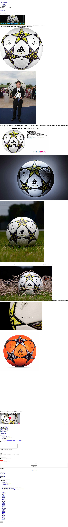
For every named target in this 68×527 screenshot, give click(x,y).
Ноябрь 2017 (3, 492)
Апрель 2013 (3, 517)
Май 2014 (3, 510)
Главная (3, 4)
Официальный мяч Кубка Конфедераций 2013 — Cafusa (14, 487)
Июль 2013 (3, 515)
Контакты (3, 6)
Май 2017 (3, 495)
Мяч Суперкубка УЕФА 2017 (5, 484)
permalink (20, 440)
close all (4, 476)
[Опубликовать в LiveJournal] (4, 429)
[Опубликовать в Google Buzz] (4, 428)
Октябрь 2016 (3, 499)
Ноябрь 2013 (3, 513)
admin (7, 13)
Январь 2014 (3, 512)
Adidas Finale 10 (4, 438)
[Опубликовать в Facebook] (4, 427)
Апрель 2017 (3, 496)
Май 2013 (3, 516)
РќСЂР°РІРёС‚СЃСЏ (3, 433)
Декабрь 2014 (3, 506)
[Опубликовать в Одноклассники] (4, 430)
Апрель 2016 (3, 503)
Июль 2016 (3, 501)
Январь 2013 (3, 519)
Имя (1, 450)
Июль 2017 (3, 494)
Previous (1, 10)
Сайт (1, 453)
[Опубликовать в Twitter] (3, 431)
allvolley (3, 488)
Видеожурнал (4, 5)
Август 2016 (3, 500)
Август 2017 (3, 493)
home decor (3, 487)
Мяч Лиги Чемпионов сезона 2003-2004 (7, 437)
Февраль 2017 (3, 497)
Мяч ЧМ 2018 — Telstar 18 (5, 482)
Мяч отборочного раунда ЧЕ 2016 (11, 489)
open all (1, 476)
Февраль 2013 (3, 518)
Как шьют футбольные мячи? (10, 488)
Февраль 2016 (3, 504)
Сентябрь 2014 (4, 508)
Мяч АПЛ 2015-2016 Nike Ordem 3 (6, 483)
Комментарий (2, 448)
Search (1, 7)
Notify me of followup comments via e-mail (6, 449)
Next (4, 10)
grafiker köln (3, 489)
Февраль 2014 (3, 511)
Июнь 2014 (3, 509)
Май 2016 (3, 502)
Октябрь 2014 (3, 507)
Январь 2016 (3, 505)
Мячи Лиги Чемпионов (9, 440)
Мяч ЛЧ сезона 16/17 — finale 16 (6, 436)
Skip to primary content (4, 2)
